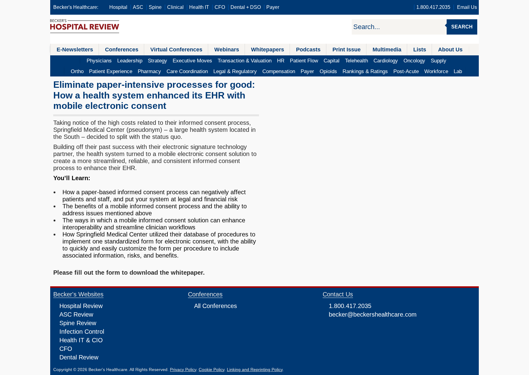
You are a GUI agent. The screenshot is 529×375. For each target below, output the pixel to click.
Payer (272, 7)
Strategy (157, 61)
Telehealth (356, 61)
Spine (155, 7)
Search (462, 26)
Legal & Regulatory (235, 71)
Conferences (121, 49)
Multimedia (387, 49)
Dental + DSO (246, 7)
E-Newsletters (75, 49)
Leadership (129, 61)
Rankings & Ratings (365, 71)
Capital (332, 61)
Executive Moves (192, 61)
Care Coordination (187, 71)
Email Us (467, 7)
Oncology (414, 61)
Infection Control (81, 331)
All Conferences (215, 306)
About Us (450, 49)
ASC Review (76, 314)
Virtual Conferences (176, 49)
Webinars (226, 49)
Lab (458, 71)
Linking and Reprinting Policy (255, 369)
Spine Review (77, 323)
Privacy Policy (183, 369)
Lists (419, 49)
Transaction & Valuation (245, 61)
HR (280, 61)
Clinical (175, 7)
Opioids (328, 71)
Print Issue (346, 49)
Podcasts (308, 49)
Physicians (99, 61)
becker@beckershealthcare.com (373, 314)
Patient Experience (110, 71)
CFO (220, 7)
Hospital (118, 7)
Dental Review (78, 357)
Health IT (199, 7)
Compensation (278, 71)
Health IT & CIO (81, 340)
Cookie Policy (211, 369)
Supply (438, 61)
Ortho (77, 71)
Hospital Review (81, 306)
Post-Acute (406, 71)
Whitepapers (267, 49)
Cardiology (385, 61)
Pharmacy (149, 71)
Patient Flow (304, 61)
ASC (138, 7)
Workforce (436, 71)
